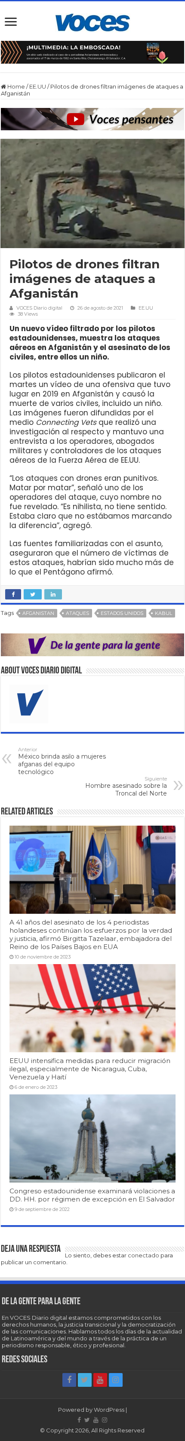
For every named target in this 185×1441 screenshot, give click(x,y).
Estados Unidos (122, 613)
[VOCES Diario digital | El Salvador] (92, 21)
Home (15, 86)
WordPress (109, 1409)
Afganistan (38, 613)
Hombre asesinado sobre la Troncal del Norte (126, 786)
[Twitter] (85, 1380)
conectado (143, 1255)
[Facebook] (69, 1380)
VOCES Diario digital (39, 308)
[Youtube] (100, 1380)
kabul (163, 613)
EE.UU (37, 86)
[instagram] (116, 1380)
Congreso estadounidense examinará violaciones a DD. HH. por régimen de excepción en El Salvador (92, 1195)
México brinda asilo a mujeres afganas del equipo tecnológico (62, 761)
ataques (77, 613)
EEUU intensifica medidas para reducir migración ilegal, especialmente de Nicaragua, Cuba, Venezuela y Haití (89, 1069)
